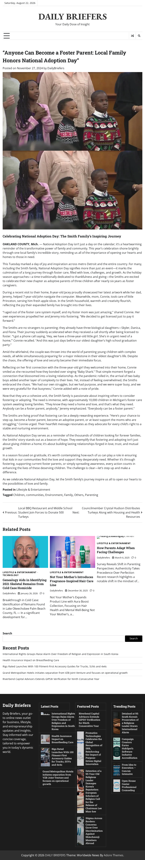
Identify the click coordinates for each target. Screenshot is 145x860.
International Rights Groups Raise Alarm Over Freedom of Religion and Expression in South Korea (60, 654)
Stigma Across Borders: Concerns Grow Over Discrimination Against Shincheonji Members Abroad (94, 831)
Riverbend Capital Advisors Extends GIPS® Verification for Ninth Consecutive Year (51, 679)
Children (19, 495)
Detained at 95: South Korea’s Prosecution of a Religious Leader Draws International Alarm (130, 723)
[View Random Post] (132, 35)
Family (68, 495)
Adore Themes (113, 855)
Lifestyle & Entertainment (33, 490)
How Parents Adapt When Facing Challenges (116, 550)
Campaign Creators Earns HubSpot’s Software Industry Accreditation (129, 748)
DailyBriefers (55, 68)
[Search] (139, 35)
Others (78, 495)
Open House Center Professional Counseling (129, 785)
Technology (10, 575)
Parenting (91, 495)
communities (35, 495)
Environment (54, 495)
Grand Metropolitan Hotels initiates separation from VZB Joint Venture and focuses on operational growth (65, 672)
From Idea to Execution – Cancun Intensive (129, 769)
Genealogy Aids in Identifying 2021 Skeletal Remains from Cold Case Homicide (25, 584)
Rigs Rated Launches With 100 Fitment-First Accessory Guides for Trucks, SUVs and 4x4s (55, 666)
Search (7, 633)
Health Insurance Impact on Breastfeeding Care (31, 660)
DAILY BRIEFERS (72, 16)
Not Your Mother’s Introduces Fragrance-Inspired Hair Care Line (71, 581)
